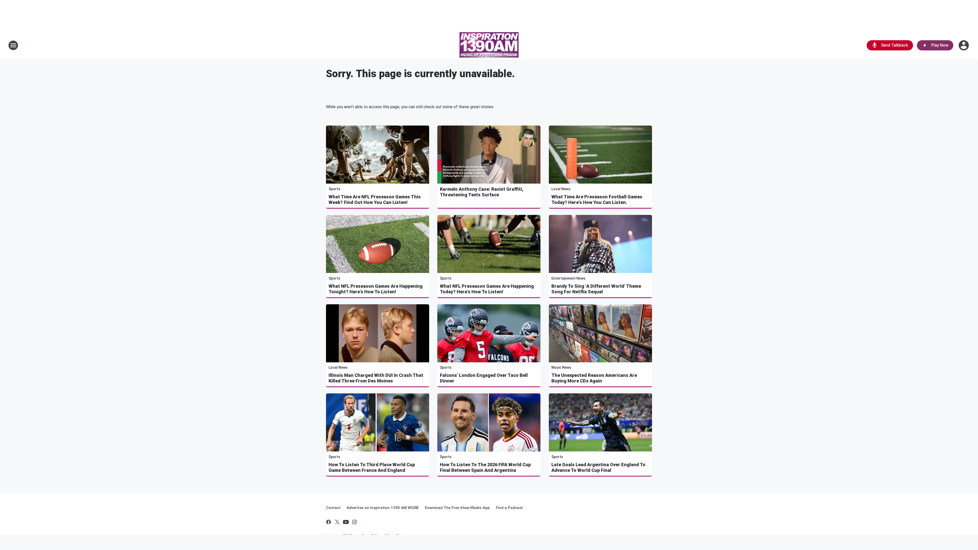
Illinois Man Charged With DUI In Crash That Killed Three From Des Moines (376, 378)
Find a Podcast (509, 507)
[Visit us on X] (337, 522)
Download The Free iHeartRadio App (457, 507)
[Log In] (964, 45)
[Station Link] (489, 45)
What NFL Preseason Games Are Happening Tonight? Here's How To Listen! (376, 288)
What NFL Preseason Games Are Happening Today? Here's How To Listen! (487, 288)
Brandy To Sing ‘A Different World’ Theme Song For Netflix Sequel (596, 288)
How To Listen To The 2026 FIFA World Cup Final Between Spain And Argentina (485, 467)
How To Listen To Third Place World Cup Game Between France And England (372, 467)
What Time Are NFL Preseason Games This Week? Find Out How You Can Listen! (375, 199)
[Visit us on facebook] (328, 522)
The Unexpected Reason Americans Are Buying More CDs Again (594, 378)
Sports (334, 189)
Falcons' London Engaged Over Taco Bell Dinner (484, 378)
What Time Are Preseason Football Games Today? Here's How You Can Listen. (596, 199)
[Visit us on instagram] (354, 522)
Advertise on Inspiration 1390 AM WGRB (383, 507)
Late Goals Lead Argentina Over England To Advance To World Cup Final (598, 467)
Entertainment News (568, 278)
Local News (560, 189)
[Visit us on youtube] (346, 522)
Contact (333, 507)
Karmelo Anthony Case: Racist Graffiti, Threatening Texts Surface (481, 191)
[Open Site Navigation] (13, 45)
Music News (561, 367)
